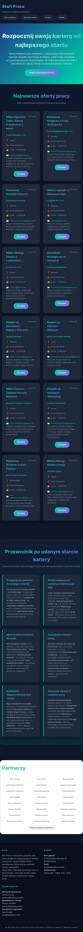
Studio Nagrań (41, 785)
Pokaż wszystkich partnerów (41, 828)
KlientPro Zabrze (54, 471)
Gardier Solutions (13, 336)
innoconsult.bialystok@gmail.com (64, 287)
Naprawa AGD (41, 809)
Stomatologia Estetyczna (14, 785)
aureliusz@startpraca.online (12, 898)
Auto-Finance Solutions (16, 475)
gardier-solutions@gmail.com (21, 357)
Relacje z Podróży (15, 809)
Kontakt (62, 17)
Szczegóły (21, 174)
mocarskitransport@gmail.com (22, 423)
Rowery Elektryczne (15, 803)
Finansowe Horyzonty (15, 200)
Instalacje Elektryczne (41, 821)
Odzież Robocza (14, 815)
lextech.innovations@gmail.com (63, 423)
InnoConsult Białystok (57, 267)
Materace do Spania (68, 821)
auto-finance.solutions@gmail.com (21, 496)
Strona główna (10, 17)
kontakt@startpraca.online (54, 867)
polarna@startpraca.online (12, 906)
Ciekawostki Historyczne (14, 791)
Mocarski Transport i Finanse (18, 403)
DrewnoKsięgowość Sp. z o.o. (60, 131)
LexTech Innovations (56, 403)
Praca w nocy (41, 779)
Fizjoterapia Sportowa (41, 791)
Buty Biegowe (68, 803)
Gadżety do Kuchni (41, 803)
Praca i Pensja (15, 779)
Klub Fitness (41, 797)
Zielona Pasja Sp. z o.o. (16, 135)
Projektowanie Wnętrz (14, 821)
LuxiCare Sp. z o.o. (14, 267)
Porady (48, 17)
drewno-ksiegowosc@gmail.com (63, 151)
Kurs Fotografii (15, 797)
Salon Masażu (68, 797)
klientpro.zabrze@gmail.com (62, 492)
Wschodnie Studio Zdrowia (59, 336)
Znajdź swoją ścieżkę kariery (41, 73)
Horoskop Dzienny (41, 815)
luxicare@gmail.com (17, 287)
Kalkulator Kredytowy (68, 809)
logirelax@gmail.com (59, 221)
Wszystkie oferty (30, 17)
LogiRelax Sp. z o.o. (55, 200)
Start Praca (13, 6)
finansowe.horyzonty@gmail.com (22, 221)
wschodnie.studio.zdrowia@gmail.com (65, 357)
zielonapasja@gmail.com (19, 155)
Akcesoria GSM (68, 779)
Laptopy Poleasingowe (68, 785)
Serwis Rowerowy (68, 815)
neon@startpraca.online (11, 915)
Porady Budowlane (68, 791)
